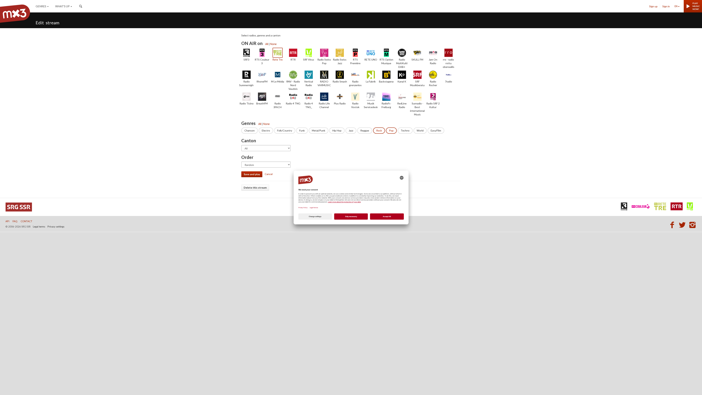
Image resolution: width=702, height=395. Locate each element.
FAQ (15, 221)
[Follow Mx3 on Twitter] (683, 224)
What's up (62, 6)
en (676, 6)
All (266, 44)
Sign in (666, 6)
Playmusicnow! (696, 6)
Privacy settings (56, 226)
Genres (41, 6)
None (273, 44)
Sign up (653, 6)
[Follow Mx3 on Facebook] (673, 224)
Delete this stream (255, 187)
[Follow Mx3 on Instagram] (692, 224)
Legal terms (39, 226)
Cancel (269, 174)
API (7, 221)
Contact (26, 221)
